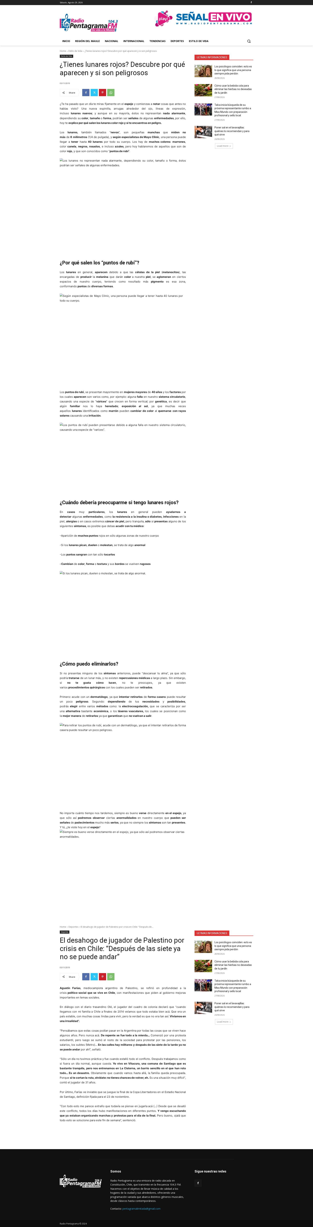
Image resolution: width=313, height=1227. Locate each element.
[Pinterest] (102, 92)
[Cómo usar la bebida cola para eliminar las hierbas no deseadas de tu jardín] (203, 90)
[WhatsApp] (110, 92)
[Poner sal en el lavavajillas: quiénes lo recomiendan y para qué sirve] (203, 132)
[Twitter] (94, 92)
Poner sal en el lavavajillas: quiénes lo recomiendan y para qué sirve (231, 131)
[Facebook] (251, 3)
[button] (249, 41)
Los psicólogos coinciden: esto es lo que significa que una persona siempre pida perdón (233, 70)
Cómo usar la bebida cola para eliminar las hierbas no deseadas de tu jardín (233, 89)
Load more (222, 145)
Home (63, 51)
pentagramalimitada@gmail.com (141, 1208)
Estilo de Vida (75, 51)
